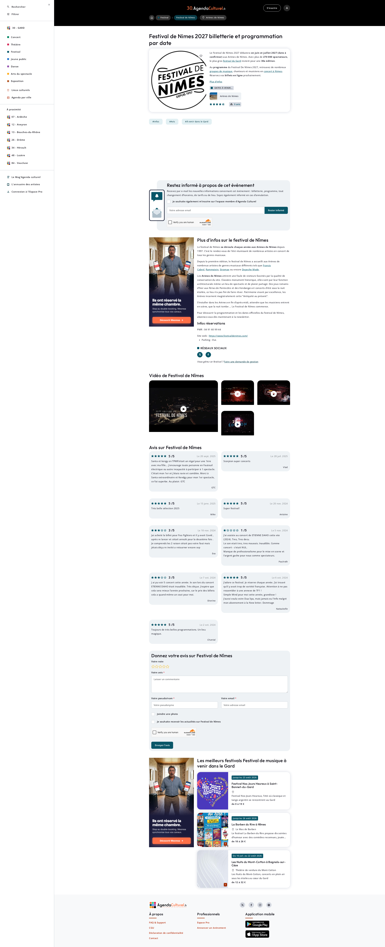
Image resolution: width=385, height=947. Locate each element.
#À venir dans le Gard (196, 121)
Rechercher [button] (16, 7)
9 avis (237, 104)
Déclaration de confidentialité (166, 932)
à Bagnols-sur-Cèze (259, 863)
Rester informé (276, 210)
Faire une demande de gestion (241, 361)
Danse (15, 66)
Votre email (228, 698)
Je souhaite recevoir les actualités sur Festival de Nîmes (189, 721)
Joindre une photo (167, 713)
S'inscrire (272, 7)
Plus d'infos (216, 81)
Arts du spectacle (21, 73)
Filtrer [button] (13, 14)
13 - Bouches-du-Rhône (26, 132)
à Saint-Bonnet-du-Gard (255, 785)
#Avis (172, 121)
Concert (16, 37)
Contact (153, 938)
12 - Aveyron (19, 124)
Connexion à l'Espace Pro (24, 192)
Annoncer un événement (211, 927)
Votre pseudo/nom (162, 698)
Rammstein (212, 269)
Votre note (157, 661)
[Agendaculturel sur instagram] (260, 905)
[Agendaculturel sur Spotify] (269, 905)
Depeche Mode (250, 269)
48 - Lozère (18, 155)
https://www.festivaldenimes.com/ (228, 335)
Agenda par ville (19, 97)
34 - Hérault (19, 147)
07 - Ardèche (19, 116)
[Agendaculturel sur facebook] (251, 905)
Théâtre (16, 44)
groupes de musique (221, 71)
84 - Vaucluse (20, 162)
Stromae (224, 269)
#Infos (155, 121)
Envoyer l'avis (162, 745)
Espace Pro (203, 922)
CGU (151, 927)
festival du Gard (232, 60)
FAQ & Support (157, 922)
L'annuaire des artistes (23, 184)
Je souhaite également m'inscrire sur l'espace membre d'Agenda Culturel (214, 201)
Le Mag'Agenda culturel (24, 177)
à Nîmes (249, 824)
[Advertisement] (219, 152)
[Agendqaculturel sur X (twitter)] (242, 905)
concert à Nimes (273, 71)
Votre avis (157, 672)
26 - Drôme (18, 139)
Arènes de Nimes (213, 17)
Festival (15, 51)
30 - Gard (18, 27)
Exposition (17, 81)
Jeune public (18, 59)
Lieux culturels (18, 90)
